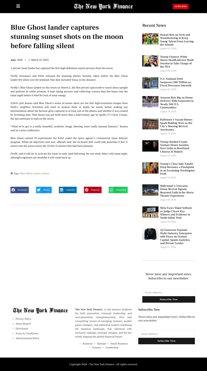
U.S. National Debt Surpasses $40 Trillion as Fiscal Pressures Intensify (176, 82)
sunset (45, 173)
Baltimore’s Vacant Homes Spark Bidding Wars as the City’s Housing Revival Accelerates (176, 124)
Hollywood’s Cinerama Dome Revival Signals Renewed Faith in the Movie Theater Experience (177, 191)
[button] (20, 190)
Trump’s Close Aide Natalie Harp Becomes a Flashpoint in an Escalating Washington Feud (177, 169)
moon (37, 173)
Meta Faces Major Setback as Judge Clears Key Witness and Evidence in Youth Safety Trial (176, 213)
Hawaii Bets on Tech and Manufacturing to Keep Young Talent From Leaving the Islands (177, 39)
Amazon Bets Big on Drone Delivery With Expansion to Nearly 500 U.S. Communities (177, 102)
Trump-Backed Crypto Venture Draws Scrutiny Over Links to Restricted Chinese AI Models (174, 147)
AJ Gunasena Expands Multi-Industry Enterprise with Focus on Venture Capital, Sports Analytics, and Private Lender (176, 236)
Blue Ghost (26, 173)
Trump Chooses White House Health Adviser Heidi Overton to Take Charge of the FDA (177, 61)
